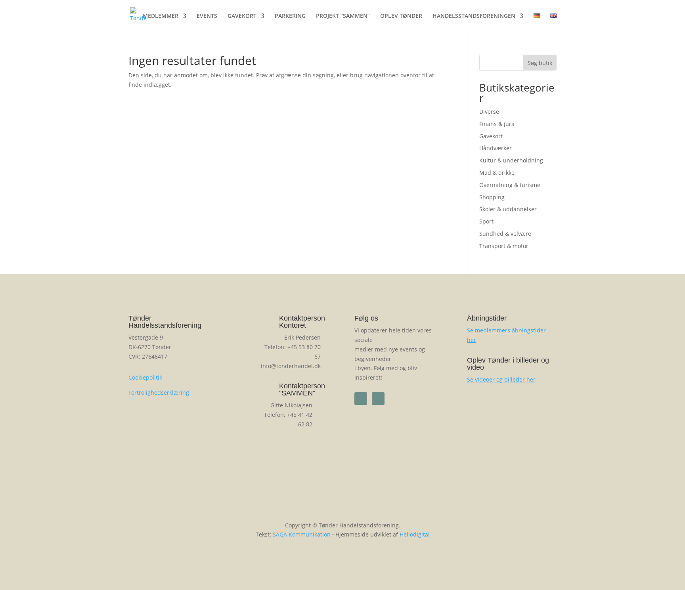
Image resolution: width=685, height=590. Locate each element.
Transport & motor (503, 246)
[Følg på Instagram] (378, 398)
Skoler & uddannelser (508, 209)
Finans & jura (497, 124)
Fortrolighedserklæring (158, 392)
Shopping (492, 197)
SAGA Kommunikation (302, 534)
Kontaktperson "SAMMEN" (302, 389)
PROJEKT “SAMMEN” (343, 16)
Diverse (489, 111)
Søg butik (540, 63)
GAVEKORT (242, 16)
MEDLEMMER (160, 16)
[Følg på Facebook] (360, 398)
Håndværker (495, 148)
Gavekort (491, 136)
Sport (486, 221)
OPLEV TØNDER (401, 16)
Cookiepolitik (145, 377)
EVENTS (207, 16)
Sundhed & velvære (505, 233)
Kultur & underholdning (511, 160)
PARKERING (290, 16)
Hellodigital (415, 534)
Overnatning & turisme (509, 185)
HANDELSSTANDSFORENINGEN (473, 16)
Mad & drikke (497, 172)
